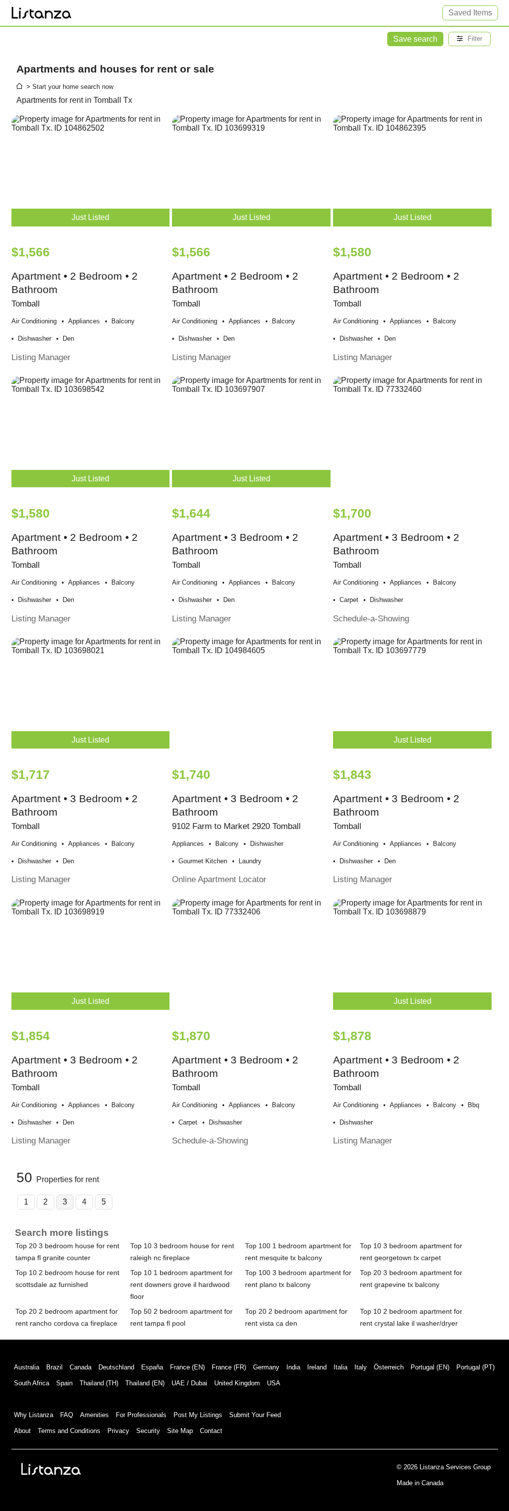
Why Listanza (33, 1415)
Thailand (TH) (99, 1383)
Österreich (389, 1367)
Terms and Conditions (69, 1431)
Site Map (180, 1431)
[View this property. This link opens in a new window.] (412, 436)
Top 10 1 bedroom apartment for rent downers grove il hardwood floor (181, 1284)
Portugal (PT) (475, 1367)
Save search (415, 39)
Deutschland (116, 1367)
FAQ (66, 1415)
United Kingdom (237, 1383)
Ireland (317, 1367)
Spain (64, 1383)
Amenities (94, 1415)
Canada (80, 1367)
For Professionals (141, 1415)
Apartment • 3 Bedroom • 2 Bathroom (236, 826)
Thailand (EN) (145, 1383)
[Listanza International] (51, 1469)
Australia (26, 1367)
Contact (211, 1431)
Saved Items (470, 12)
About (22, 1431)
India (293, 1367)
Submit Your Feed (255, 1415)
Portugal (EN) (430, 1367)
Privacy (118, 1431)
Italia (340, 1367)
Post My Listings (197, 1415)
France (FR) (229, 1367)
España (152, 1367)
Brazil (54, 1367)
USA (273, 1383)
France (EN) (187, 1367)
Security (148, 1431)
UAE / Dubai (189, 1383)
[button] (469, 39)
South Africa (31, 1383)
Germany (266, 1367)
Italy (360, 1367)
